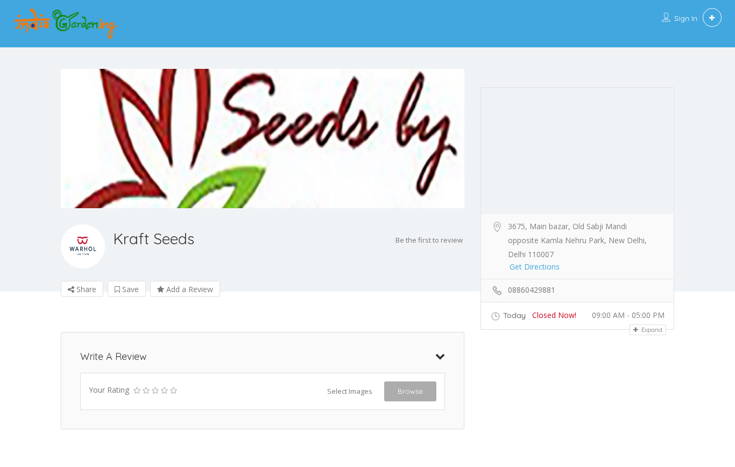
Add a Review (188, 289)
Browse (410, 391)
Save (129, 289)
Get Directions (535, 266)
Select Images (349, 391)
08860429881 (531, 290)
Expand (651, 330)
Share (85, 289)
